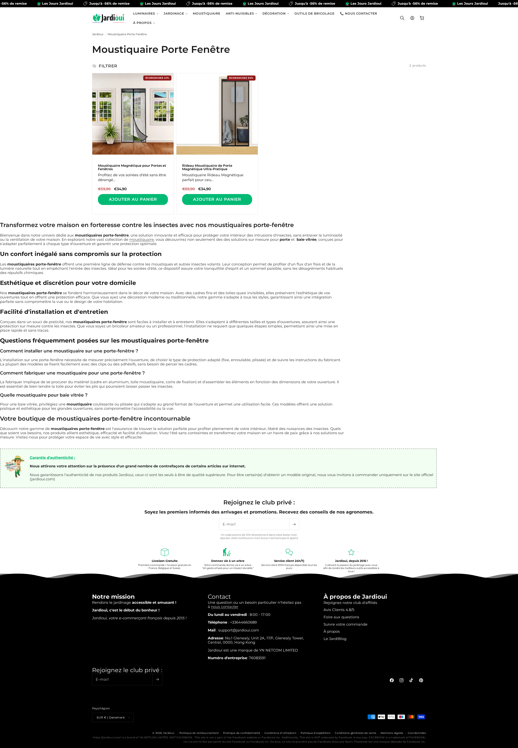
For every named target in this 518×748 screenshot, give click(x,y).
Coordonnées (417, 732)
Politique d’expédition (316, 732)
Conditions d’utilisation (280, 732)
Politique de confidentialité (241, 732)
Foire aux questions (341, 617)
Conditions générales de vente (355, 732)
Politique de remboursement (199, 732)
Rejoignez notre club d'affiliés (350, 602)
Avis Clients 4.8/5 (339, 610)
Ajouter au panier (133, 199)
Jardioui (97, 34)
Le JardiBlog (335, 638)
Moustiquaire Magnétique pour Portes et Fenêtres (132, 167)
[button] (146, 13)
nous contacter (224, 606)
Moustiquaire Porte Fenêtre (127, 34)
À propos (332, 631)
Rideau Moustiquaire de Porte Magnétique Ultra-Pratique (207, 167)
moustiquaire (141, 239)
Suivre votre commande (345, 624)
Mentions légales (392, 732)
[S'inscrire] (294, 524)
